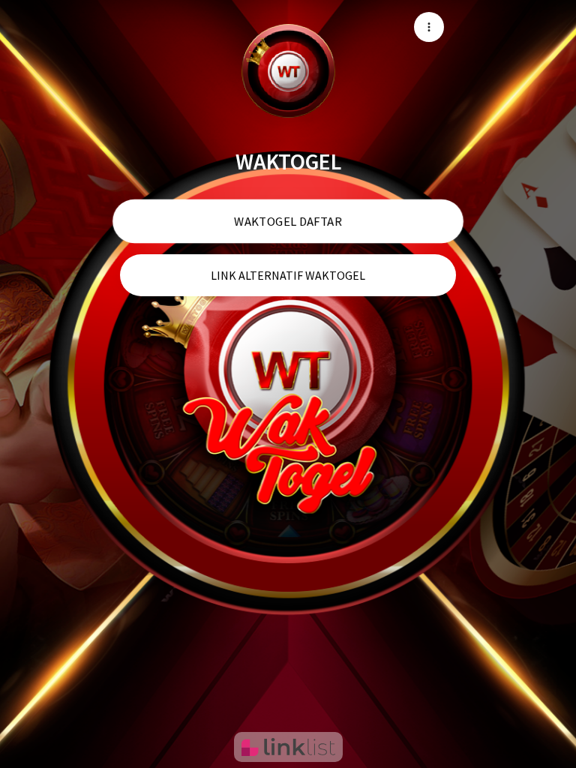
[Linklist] (288, 747)
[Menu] (429, 27)
